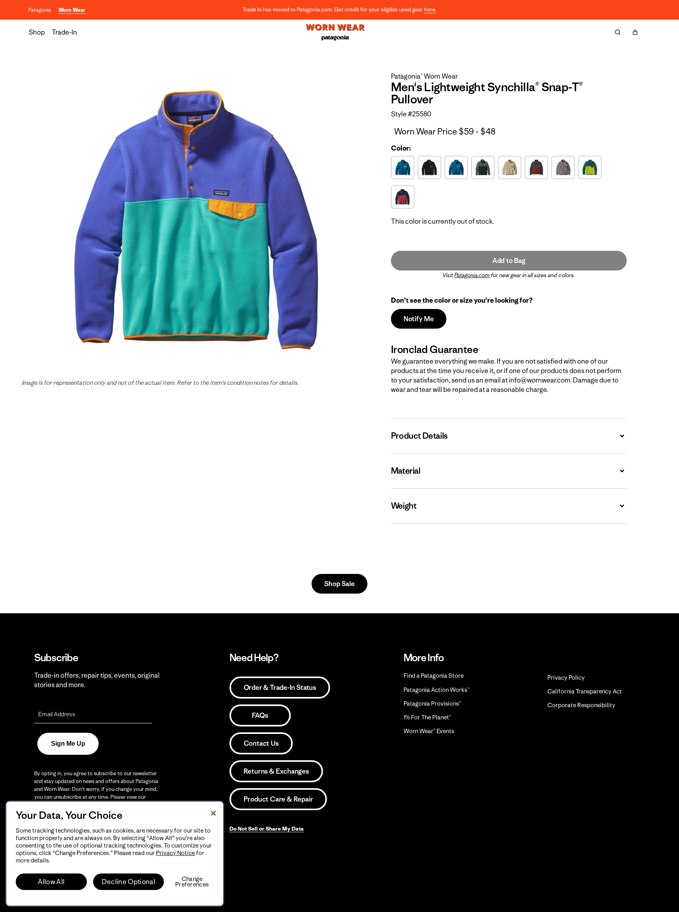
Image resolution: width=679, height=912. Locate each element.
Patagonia (39, 10)
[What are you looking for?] (617, 32)
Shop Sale (339, 583)
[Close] (213, 813)
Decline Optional (128, 881)
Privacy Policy (566, 677)
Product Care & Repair (278, 799)
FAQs (260, 715)
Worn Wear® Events (429, 731)
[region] (114, 854)
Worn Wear (72, 10)
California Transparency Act (584, 691)
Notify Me (419, 318)
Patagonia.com (472, 275)
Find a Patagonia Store (434, 675)
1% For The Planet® (427, 717)
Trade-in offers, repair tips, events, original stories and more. (97, 680)
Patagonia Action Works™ (437, 689)
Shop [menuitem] (37, 32)
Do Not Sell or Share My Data (266, 828)
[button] (635, 32)
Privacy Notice (175, 853)
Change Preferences (192, 881)
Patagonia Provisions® (432, 703)
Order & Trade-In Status (280, 687)
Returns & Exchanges (276, 771)
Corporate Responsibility (581, 705)
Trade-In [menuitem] (64, 32)
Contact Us (261, 743)
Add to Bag (508, 260)
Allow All (51, 881)
